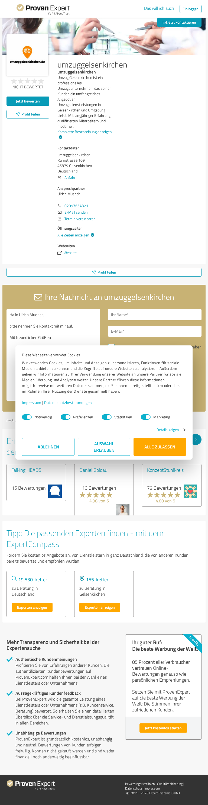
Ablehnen (48, 447)
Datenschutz (133, 788)
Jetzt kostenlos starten (163, 727)
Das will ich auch (159, 8)
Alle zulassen (159, 447)
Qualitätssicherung (170, 783)
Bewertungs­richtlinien (140, 783)
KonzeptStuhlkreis (165, 470)
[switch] (65, 417)
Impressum (31, 402)
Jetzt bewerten (28, 101)
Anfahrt (70, 177)
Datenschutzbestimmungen (68, 402)
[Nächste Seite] (196, 439)
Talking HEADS (26, 470)
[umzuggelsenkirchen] (27, 54)
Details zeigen (168, 429)
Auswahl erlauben (104, 446)
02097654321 (76, 205)
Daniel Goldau (93, 470)
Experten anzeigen (32, 607)
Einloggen (191, 8)
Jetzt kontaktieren (181, 22)
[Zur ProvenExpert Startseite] (43, 10)
